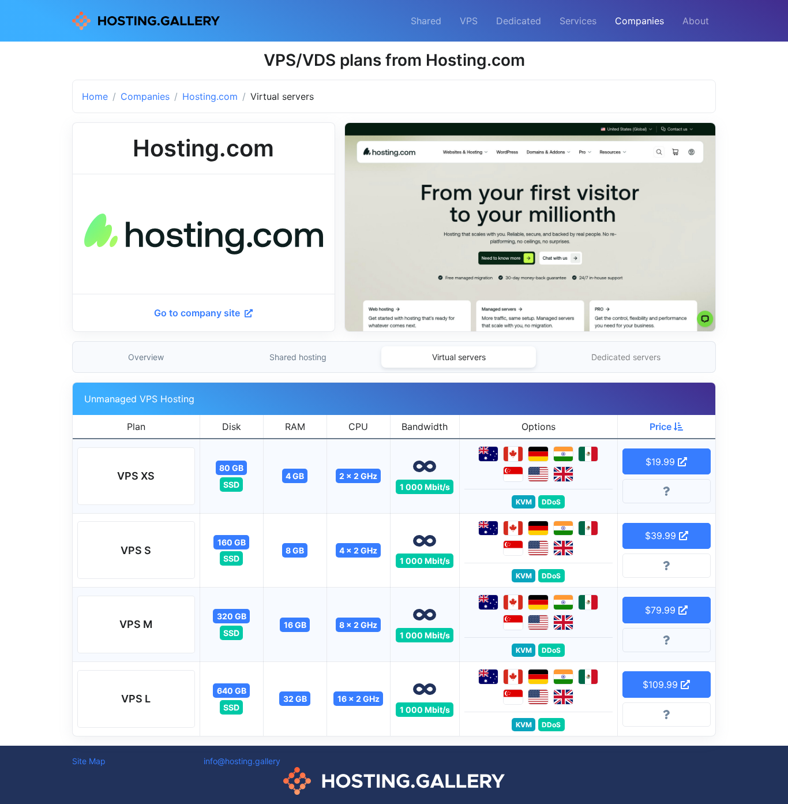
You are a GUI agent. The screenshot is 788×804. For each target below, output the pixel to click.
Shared (426, 21)
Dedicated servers (626, 357)
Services (578, 21)
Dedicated (518, 21)
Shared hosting (298, 357)
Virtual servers (459, 357)
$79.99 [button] (661, 610)
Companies (639, 21)
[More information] (666, 491)
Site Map (89, 761)
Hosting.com (210, 96)
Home (95, 96)
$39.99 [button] (662, 535)
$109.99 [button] (662, 684)
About (695, 21)
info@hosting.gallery (242, 761)
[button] (136, 476)
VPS (469, 21)
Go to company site (198, 313)
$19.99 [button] (662, 462)
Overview (146, 357)
